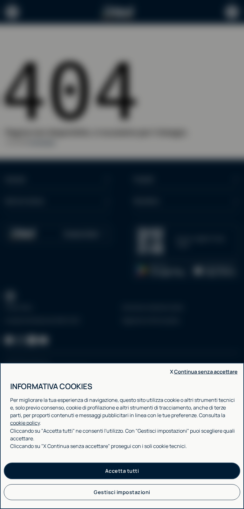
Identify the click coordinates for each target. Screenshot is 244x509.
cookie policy (25, 422)
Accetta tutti (122, 470)
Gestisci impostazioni (122, 492)
